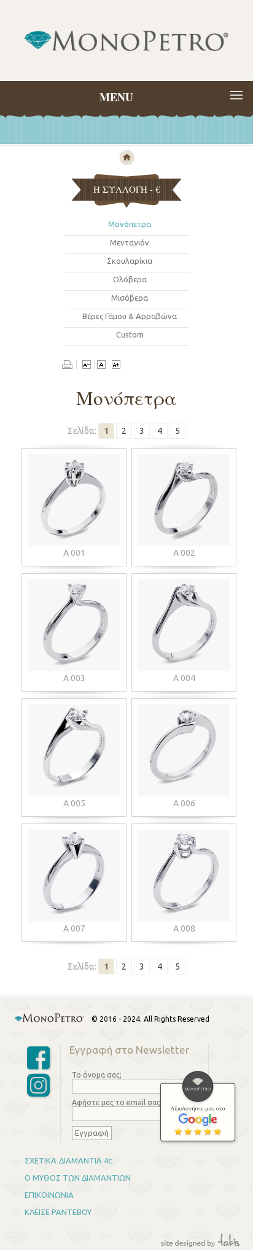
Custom (130, 334)
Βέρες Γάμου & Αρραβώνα (129, 316)
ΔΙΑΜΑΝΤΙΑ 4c (85, 1160)
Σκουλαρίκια (129, 261)
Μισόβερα (129, 297)
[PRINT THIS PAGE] (69, 365)
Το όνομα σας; (97, 1075)
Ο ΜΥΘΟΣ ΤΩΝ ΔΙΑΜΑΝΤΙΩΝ (78, 1177)
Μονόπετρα (129, 224)
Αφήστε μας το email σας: (117, 1102)
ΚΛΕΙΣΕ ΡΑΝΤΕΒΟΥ (58, 1212)
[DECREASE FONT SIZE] (87, 365)
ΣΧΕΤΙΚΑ (40, 1160)
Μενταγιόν (129, 242)
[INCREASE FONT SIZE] (115, 365)
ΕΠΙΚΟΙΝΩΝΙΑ (49, 1194)
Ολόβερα (130, 279)
